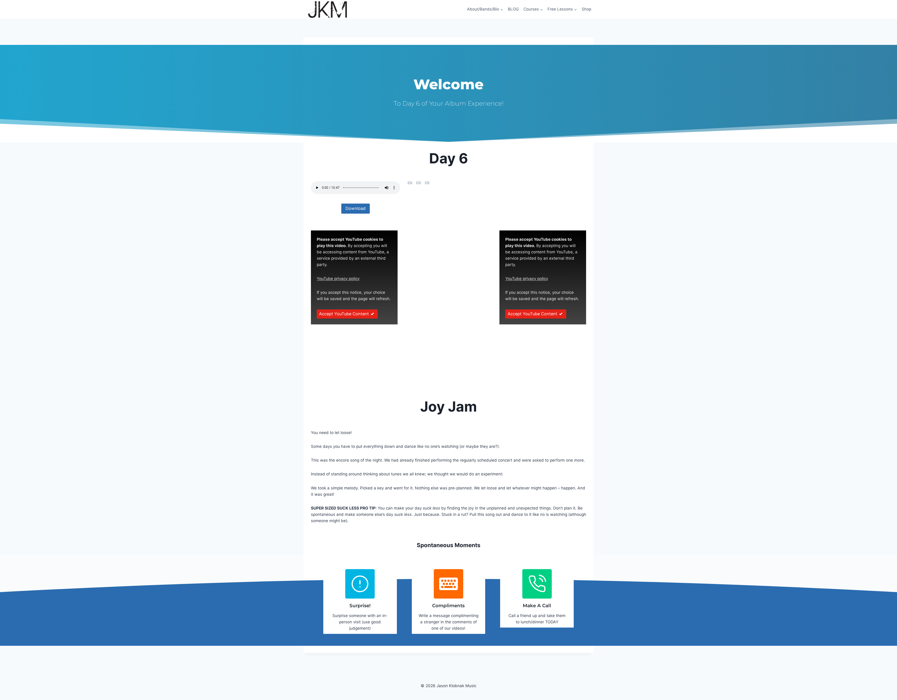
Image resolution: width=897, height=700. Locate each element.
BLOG (513, 9)
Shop (586, 9)
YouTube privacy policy (338, 278)
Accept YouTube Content (344, 313)
